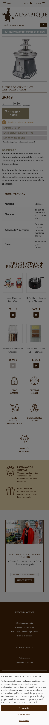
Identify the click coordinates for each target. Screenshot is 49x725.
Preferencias (24, 720)
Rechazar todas (24, 714)
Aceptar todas (24, 708)
